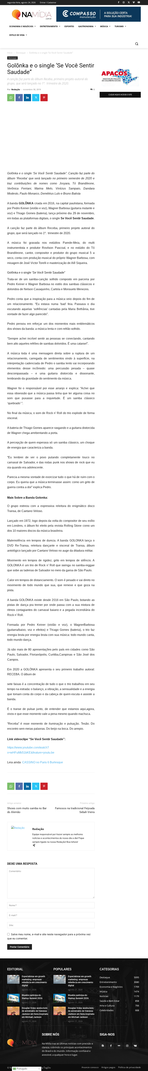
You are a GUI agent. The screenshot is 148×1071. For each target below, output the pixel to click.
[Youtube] (139, 3)
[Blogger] (103, 1046)
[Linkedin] (27, 97)
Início (9, 52)
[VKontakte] (135, 1046)
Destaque (21, 52)
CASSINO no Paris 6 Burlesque (42, 762)
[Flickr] (119, 1046)
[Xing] (35, 845)
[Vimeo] (134, 3)
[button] (136, 44)
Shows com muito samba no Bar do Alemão (27, 810)
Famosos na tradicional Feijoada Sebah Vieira (75, 810)
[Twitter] (129, 3)
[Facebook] (119, 3)
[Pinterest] (44, 97)
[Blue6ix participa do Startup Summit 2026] (13, 998)
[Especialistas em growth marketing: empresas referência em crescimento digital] (13, 979)
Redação (15, 89)
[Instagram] (124, 3)
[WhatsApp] (10, 97)
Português (21, 1068)
